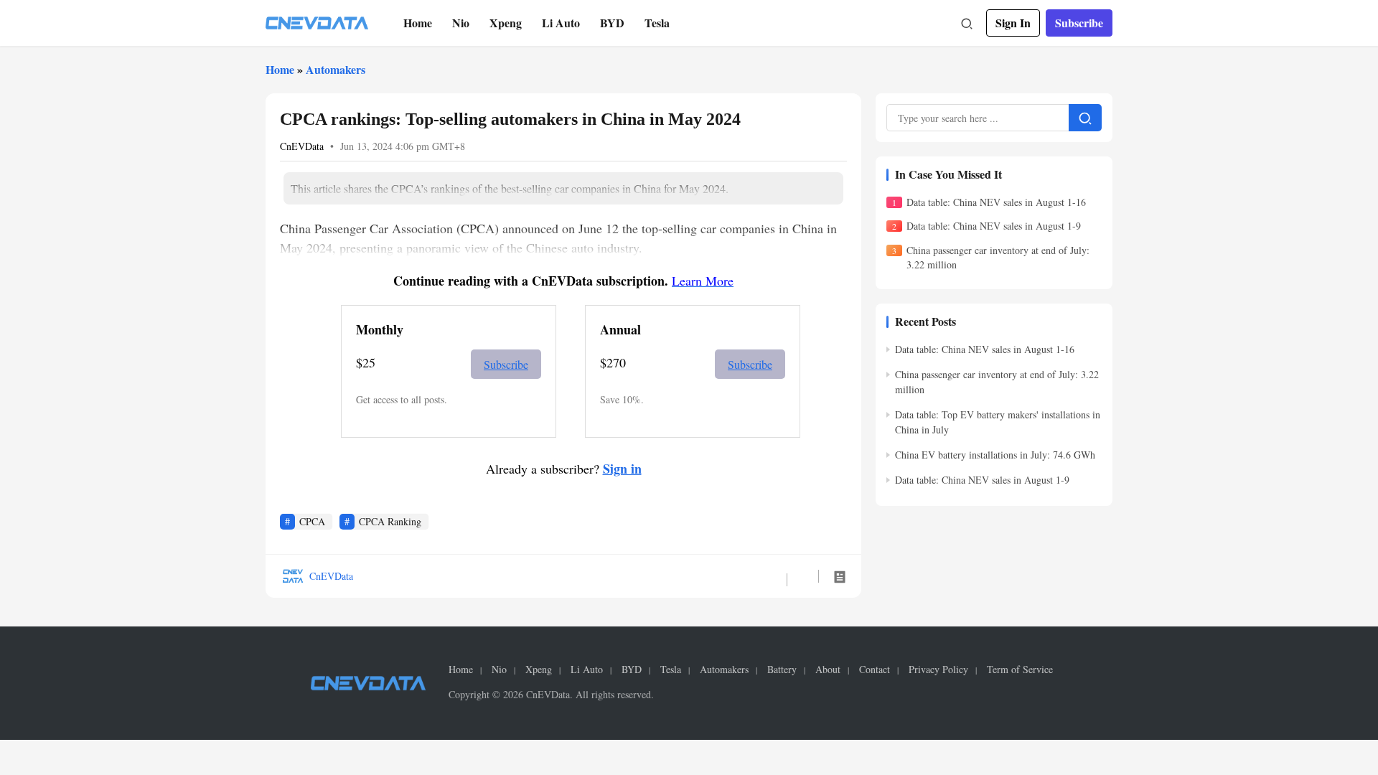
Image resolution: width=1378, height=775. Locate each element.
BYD (612, 22)
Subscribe (1079, 22)
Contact (874, 669)
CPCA (312, 521)
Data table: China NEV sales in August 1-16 (996, 202)
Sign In (1013, 22)
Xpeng (505, 22)
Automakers (335, 69)
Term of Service (1020, 669)
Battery (782, 669)
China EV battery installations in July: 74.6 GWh (995, 454)
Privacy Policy (938, 669)
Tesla (657, 22)
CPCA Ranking (390, 521)
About (827, 669)
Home (417, 22)
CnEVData (302, 146)
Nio (460, 22)
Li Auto (561, 22)
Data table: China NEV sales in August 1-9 (993, 225)
